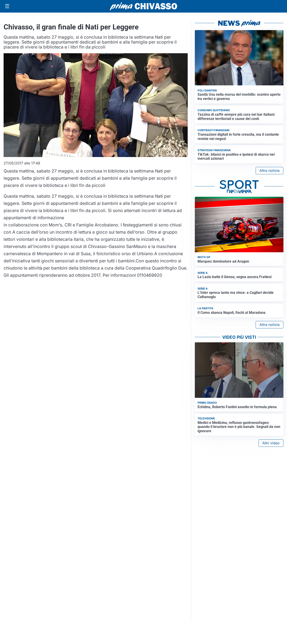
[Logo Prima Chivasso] (143, 6)
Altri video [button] (271, 443)
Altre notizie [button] (269, 170)
